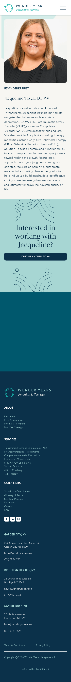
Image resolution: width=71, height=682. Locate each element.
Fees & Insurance (13, 420)
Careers (8, 506)
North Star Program (14, 423)
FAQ (6, 510)
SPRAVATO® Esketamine (17, 462)
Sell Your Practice (13, 499)
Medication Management (17, 459)
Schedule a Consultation (17, 491)
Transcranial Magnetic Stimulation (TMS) (25, 448)
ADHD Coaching (13, 470)
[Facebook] (6, 519)
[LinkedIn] (12, 519)
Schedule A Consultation (35, 256)
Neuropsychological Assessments (21, 451)
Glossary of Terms (13, 495)
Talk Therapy (11, 473)
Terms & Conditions (14, 645)
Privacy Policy (43, 645)
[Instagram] (18, 519)
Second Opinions (13, 466)
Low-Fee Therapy (13, 427)
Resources (9, 502)
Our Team (9, 416)
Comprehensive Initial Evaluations (22, 455)
